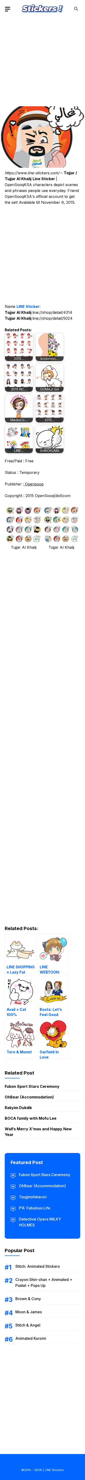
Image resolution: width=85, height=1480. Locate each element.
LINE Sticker (28, 306)
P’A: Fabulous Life (34, 1208)
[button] (76, 9)
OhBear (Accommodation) (29, 1097)
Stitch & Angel (27, 1325)
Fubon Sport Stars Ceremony (32, 1086)
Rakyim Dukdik (18, 1107)
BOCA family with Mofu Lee (30, 1118)
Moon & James (28, 1312)
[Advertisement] (42, 60)
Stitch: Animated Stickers (37, 1266)
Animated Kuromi (30, 1338)
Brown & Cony (28, 1298)
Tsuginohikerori (33, 1197)
